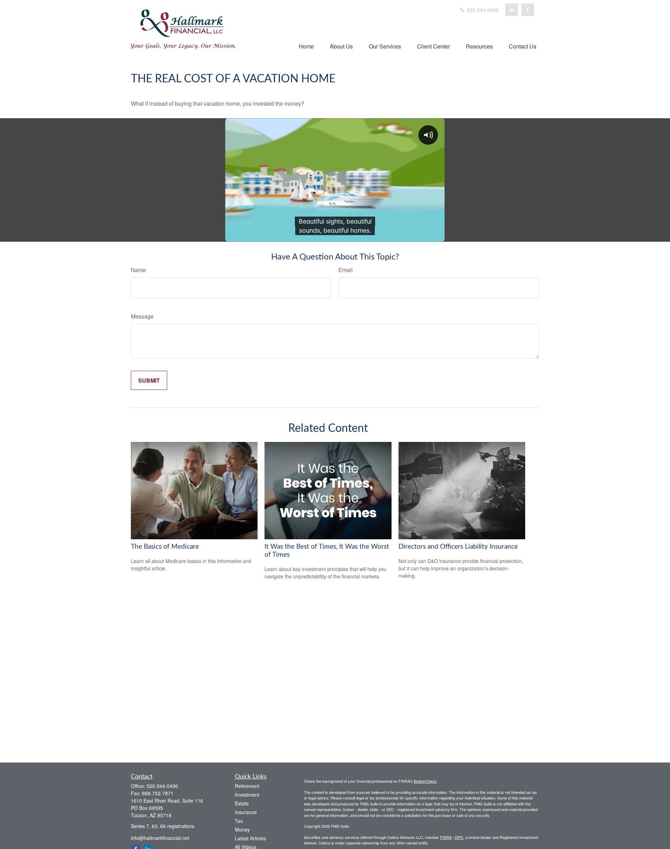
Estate (242, 803)
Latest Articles (250, 838)
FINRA (446, 837)
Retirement (247, 785)
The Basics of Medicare (165, 546)
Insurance (246, 812)
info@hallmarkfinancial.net (160, 837)
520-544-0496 (482, 9)
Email (345, 270)
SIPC (459, 837)
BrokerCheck (425, 781)
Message (142, 316)
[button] (306, 46)
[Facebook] (527, 9)
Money (242, 829)
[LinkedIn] (511, 9)
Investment (247, 794)
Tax (239, 820)
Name (138, 270)
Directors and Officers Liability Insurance (458, 546)
